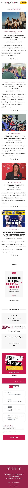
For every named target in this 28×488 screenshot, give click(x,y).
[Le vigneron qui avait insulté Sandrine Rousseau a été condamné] (14, 71)
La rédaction (11, 189)
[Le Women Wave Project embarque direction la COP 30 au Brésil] (14, 20)
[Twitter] (12, 468)
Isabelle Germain (11, 238)
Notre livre (8, 474)
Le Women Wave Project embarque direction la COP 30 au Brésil (14, 37)
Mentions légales (14, 476)
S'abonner (23, 2)
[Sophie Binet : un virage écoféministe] (14, 171)
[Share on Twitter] (12, 59)
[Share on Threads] (15, 59)
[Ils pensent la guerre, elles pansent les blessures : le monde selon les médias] (14, 218)
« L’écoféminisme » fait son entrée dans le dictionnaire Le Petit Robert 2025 (14, 138)
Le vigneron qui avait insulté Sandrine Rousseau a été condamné (14, 86)
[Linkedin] (19, 468)
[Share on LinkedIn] (13, 59)
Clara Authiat (10, 42)
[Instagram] (16, 468)
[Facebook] (8, 468)
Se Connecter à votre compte (14, 478)
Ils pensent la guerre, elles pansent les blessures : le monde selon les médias (14, 234)
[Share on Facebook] (10, 59)
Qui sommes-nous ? (17, 474)
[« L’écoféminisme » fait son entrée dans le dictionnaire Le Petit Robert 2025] (14, 122)
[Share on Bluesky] (17, 59)
